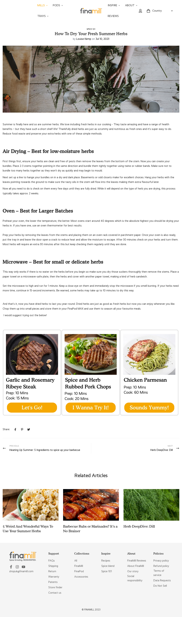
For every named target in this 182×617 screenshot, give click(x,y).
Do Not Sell (160, 585)
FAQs (51, 560)
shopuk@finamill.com (21, 571)
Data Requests (162, 580)
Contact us (54, 592)
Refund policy (161, 566)
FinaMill (78, 566)
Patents (53, 582)
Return (52, 571)
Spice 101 (91, 29)
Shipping (53, 566)
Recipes (105, 560)
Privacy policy (161, 560)
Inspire (112, 5)
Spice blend (107, 566)
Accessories (81, 576)
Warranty (53, 576)
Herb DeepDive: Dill (139, 526)
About (130, 5)
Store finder (55, 587)
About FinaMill (135, 566)
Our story (132, 571)
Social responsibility (134, 578)
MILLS (41, 5)
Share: (6, 429)
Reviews (113, 16)
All (75, 560)
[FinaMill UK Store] (91, 10)
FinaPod (79, 571)
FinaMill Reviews (136, 560)
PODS (56, 5)
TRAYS (41, 16)
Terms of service (158, 573)
